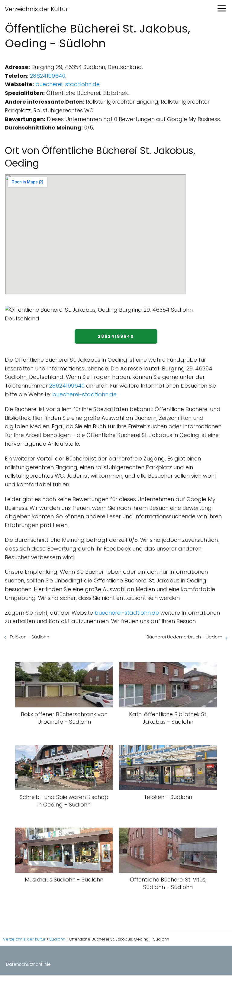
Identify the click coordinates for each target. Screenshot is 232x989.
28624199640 (47, 76)
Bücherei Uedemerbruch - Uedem (184, 637)
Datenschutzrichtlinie (28, 964)
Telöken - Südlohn (29, 637)
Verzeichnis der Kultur (36, 9)
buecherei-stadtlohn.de (67, 84)
